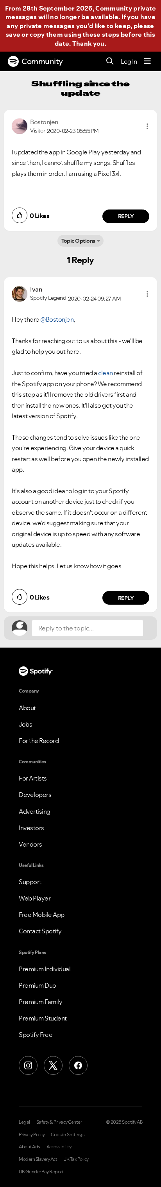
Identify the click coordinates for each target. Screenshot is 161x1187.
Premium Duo (37, 985)
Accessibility (59, 1147)
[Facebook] (78, 1065)
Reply (126, 216)
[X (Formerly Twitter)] (53, 1065)
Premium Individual (44, 969)
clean (105, 373)
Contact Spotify (40, 931)
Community (42, 61)
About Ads (29, 1147)
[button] (147, 126)
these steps (100, 34)
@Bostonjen (56, 319)
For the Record (39, 740)
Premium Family (40, 1001)
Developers (35, 794)
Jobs (25, 724)
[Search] (110, 61)
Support (30, 881)
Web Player (34, 898)
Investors (31, 828)
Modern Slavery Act (38, 1159)
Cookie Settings (68, 1134)
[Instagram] (28, 1065)
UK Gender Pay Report (41, 1172)
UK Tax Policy (76, 1159)
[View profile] (19, 125)
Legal (24, 1122)
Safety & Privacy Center (59, 1122)
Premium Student (43, 1018)
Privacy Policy (32, 1134)
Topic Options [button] (78, 241)
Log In (129, 61)
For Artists (33, 778)
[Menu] (147, 61)
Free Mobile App (41, 914)
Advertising (34, 811)
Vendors (30, 844)
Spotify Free (35, 1034)
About (27, 708)
